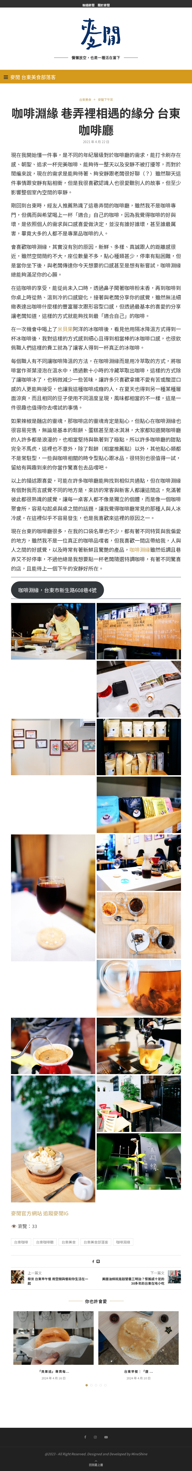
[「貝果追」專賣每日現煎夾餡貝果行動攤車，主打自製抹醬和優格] (53, 1338)
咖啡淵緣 (139, 549)
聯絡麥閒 (88, 5)
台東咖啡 (21, 1242)
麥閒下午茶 (105, 100)
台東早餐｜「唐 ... (138, 1371)
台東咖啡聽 (45, 1242)
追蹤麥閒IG (56, 1213)
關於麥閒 (104, 5)
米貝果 (65, 329)
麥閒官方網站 (26, 1213)
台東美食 (85, 100)
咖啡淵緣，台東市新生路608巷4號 (57, 590)
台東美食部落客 (96, 1242)
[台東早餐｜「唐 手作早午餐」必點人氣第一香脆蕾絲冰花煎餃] (138, 1338)
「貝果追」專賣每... (53, 1371)
